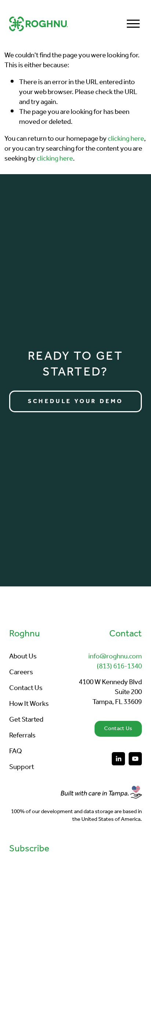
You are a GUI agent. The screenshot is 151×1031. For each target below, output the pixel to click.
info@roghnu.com (115, 657)
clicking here (126, 139)
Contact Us (118, 728)
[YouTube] (135, 758)
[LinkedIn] (118, 758)
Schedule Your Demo (75, 401)
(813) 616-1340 (119, 667)
